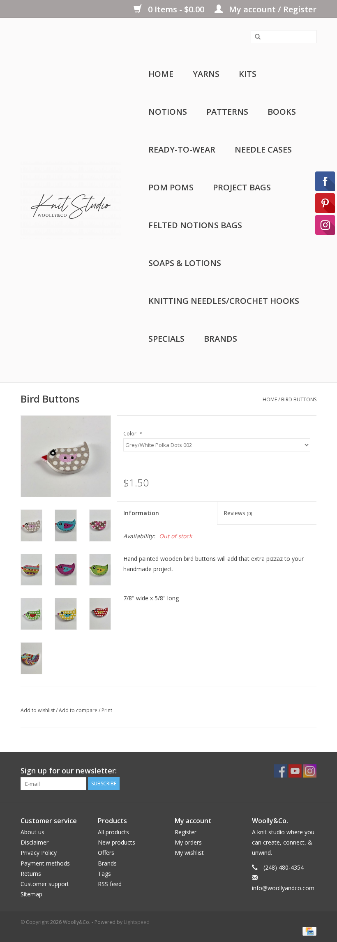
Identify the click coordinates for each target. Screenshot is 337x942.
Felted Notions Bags (195, 225)
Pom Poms (171, 187)
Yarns (206, 73)
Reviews (238, 513)
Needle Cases (263, 149)
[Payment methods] (308, 930)
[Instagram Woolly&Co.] (309, 771)
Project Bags (242, 187)
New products (116, 842)
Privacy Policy (39, 852)
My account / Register (271, 9)
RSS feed (110, 884)
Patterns (227, 111)
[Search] (255, 37)
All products (113, 832)
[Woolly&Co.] (71, 200)
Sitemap (31, 894)
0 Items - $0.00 (176, 9)
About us (32, 832)
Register (185, 832)
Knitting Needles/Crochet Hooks (223, 300)
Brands (220, 338)
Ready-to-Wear (181, 149)
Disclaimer (34, 842)
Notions (167, 111)
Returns (31, 873)
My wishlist (189, 852)
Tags (104, 873)
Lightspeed (137, 922)
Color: (132, 433)
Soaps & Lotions (184, 262)
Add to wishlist (38, 710)
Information (141, 513)
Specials (166, 338)
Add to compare (79, 710)
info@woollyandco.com (283, 888)
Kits (247, 73)
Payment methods (45, 863)
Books (282, 111)
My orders (188, 842)
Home (160, 73)
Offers (106, 852)
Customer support (45, 884)
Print (107, 710)
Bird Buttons (298, 399)
